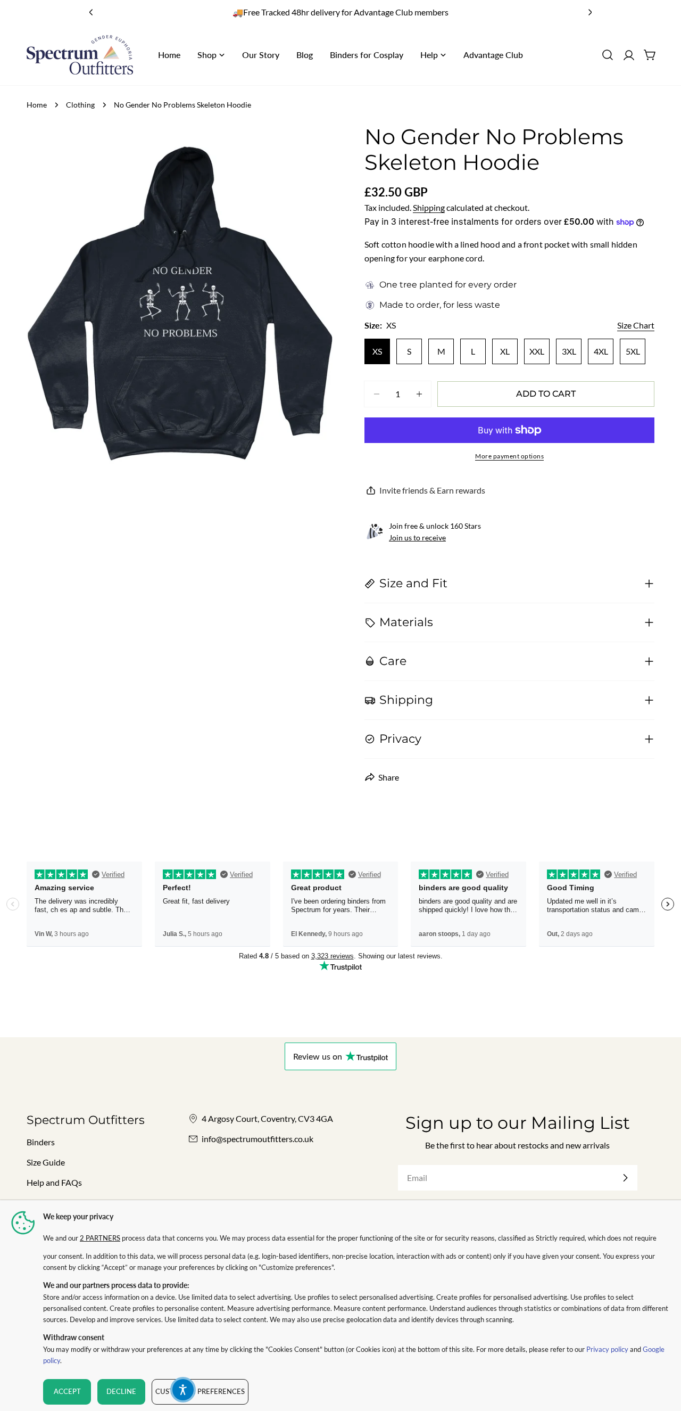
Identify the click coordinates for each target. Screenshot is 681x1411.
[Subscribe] (625, 1178)
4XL (601, 351)
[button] (183, 1389)
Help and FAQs (54, 1182)
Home (37, 104)
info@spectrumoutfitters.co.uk (257, 1139)
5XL (633, 351)
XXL (536, 351)
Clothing (80, 104)
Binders (41, 1142)
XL (505, 351)
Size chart (635, 325)
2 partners (100, 1238)
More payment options (509, 456)
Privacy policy (607, 1349)
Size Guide (46, 1162)
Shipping (429, 207)
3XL (569, 351)
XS (377, 351)
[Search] (607, 54)
